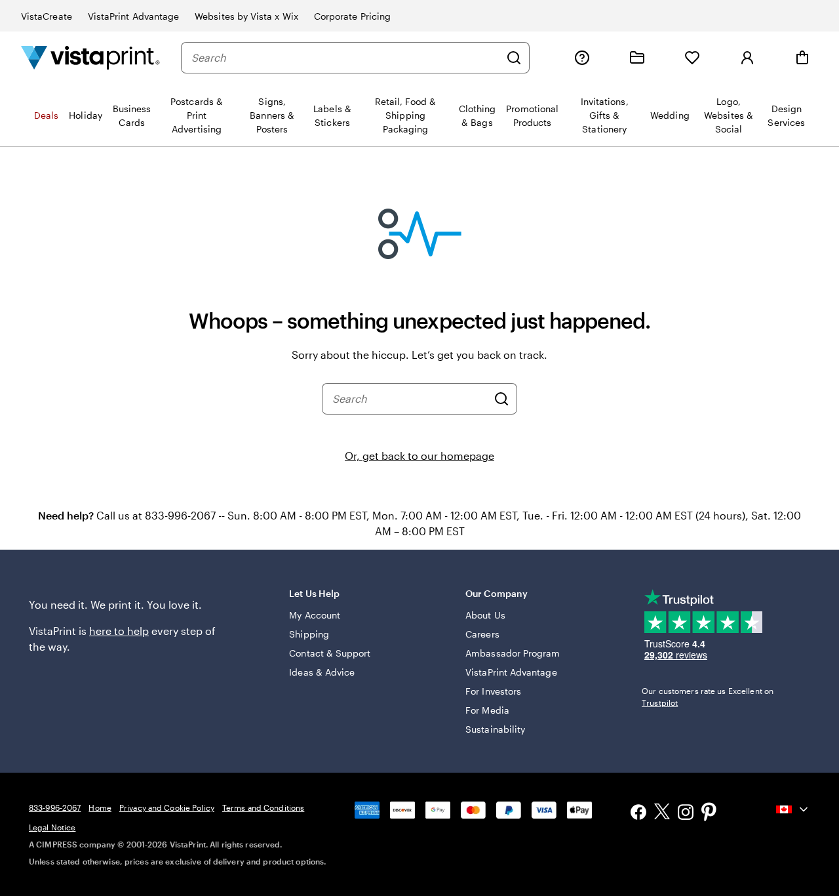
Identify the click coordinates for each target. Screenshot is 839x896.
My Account (314, 615)
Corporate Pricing (352, 16)
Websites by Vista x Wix (246, 16)
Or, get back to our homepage (419, 455)
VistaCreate (46, 16)
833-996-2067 (55, 807)
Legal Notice (52, 827)
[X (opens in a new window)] (662, 814)
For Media (487, 710)
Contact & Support (329, 653)
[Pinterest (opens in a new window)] (709, 813)
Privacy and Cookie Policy (166, 807)
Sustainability (495, 729)
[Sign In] (747, 57)
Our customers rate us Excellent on (707, 696)
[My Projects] (637, 57)
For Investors (493, 691)
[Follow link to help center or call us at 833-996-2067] (582, 57)
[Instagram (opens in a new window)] (685, 814)
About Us (485, 615)
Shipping (309, 634)
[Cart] (802, 57)
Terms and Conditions (263, 807)
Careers (482, 634)
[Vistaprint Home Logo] (90, 57)
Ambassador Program (512, 653)
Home (99, 807)
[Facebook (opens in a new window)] (638, 814)
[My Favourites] (692, 57)
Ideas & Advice (322, 672)
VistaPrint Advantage (133, 16)
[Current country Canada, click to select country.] (793, 809)
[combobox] (345, 58)
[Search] (514, 58)
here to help (119, 630)
